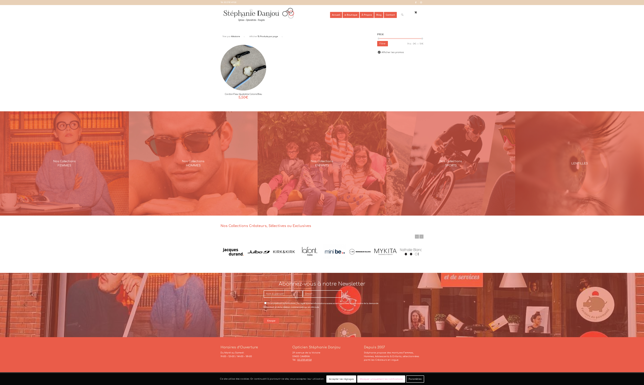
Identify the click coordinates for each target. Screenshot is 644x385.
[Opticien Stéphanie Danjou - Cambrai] (275, 15)
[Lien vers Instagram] (420, 2)
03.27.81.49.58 (230, 2)
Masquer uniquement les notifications (381, 379)
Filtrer (383, 43)
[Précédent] (417, 237)
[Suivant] (421, 237)
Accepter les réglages (341, 379)
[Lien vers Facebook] (415, 2)
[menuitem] (336, 15)
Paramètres (415, 379)
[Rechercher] (402, 15)
